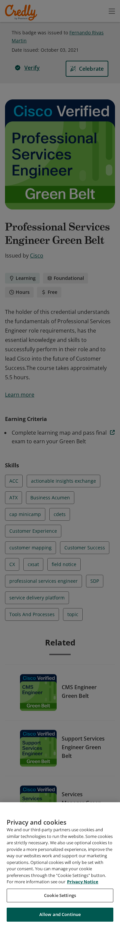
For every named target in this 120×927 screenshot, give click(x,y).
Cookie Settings (60, 895)
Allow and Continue (60, 914)
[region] (60, 864)
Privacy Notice (82, 882)
